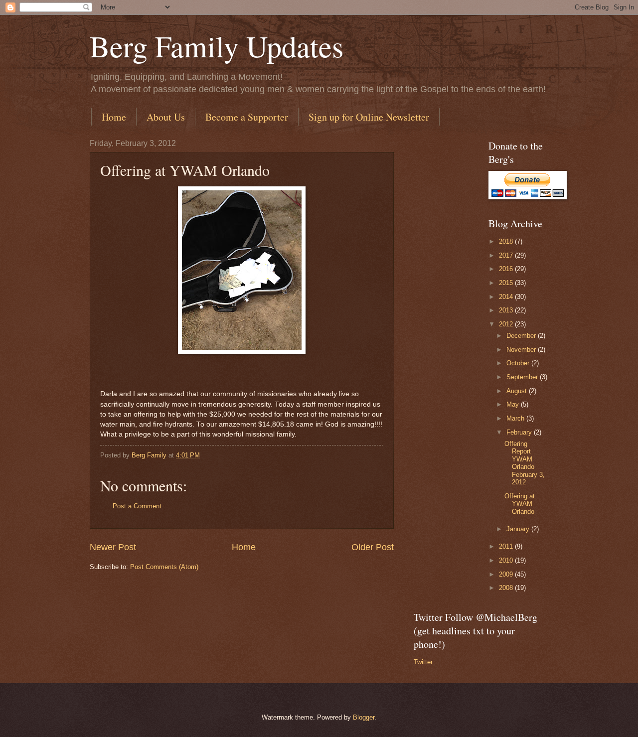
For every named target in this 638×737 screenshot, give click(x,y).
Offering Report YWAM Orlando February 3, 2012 (524, 463)
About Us (166, 117)
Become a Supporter (246, 117)
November (522, 349)
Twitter (423, 662)
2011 (507, 546)
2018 (507, 241)
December (522, 335)
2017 (507, 255)
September (523, 377)
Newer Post (113, 547)
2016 (507, 269)
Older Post (372, 547)
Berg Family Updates (216, 46)
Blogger (363, 717)
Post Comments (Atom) (164, 567)
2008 (507, 587)
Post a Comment (137, 506)
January (518, 529)
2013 (507, 310)
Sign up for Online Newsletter (369, 117)
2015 (507, 283)
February (520, 432)
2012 (507, 324)
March (516, 418)
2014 (507, 296)
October (518, 363)
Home (114, 117)
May (513, 404)
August (517, 391)
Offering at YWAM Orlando (519, 503)
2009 (507, 574)
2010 (507, 560)
